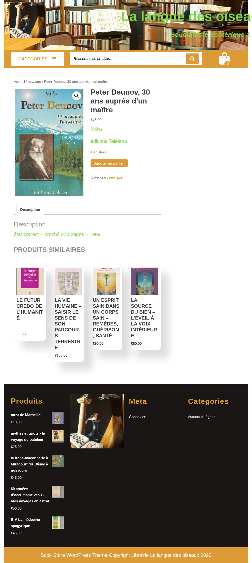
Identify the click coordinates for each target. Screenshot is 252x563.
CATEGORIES (32, 58)
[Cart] (224, 62)
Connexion (137, 417)
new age (34, 82)
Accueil (19, 82)
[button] (76, 95)
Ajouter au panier (109, 163)
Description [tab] (30, 209)
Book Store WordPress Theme (74, 555)
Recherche (192, 58)
